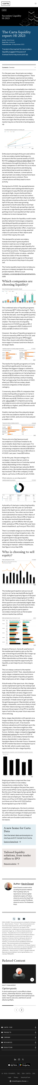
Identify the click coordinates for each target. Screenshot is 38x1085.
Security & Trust (25, 1077)
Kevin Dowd (27, 883)
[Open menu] (35, 3)
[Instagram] (19, 1059)
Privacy (16, 1077)
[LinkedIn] (15, 1059)
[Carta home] (6, 3)
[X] (23, 1059)
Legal (9, 1077)
